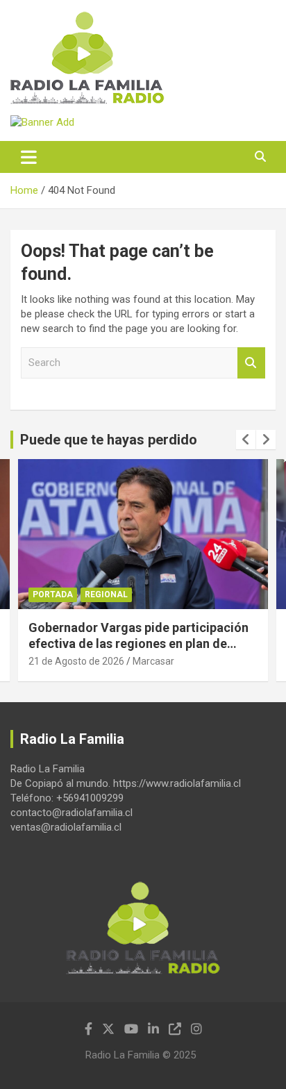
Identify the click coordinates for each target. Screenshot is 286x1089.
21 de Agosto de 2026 (76, 661)
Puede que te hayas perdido (108, 439)
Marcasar (153, 661)
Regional (106, 594)
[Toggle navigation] (28, 157)
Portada (53, 594)
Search (251, 363)
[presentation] (245, 439)
